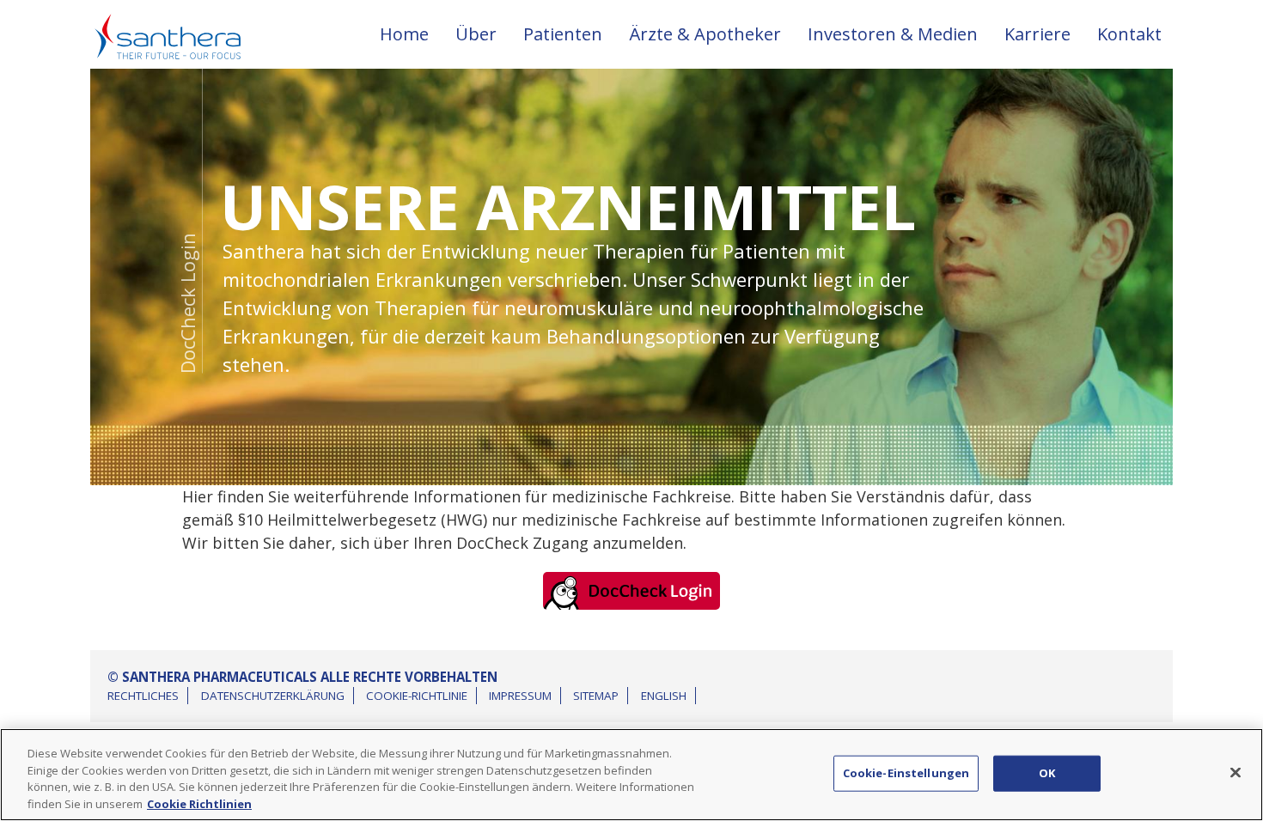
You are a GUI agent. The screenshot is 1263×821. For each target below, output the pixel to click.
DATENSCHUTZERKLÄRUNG (273, 695)
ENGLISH (663, 695)
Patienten (562, 34)
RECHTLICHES (143, 695)
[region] (631, 774)
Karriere (1037, 34)
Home (404, 34)
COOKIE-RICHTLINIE (416, 695)
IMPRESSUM (520, 695)
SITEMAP (596, 695)
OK (1047, 773)
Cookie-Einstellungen (906, 773)
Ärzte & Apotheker (705, 34)
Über (476, 34)
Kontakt (1129, 34)
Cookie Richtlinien (199, 803)
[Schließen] (1235, 772)
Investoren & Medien (893, 34)
